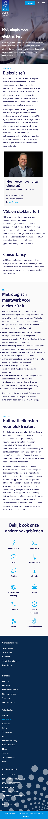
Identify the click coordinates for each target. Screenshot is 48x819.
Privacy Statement (9, 804)
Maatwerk (6, 685)
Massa (4, 749)
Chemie (5, 715)
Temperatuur (7, 732)
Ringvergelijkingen (9, 694)
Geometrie (6, 724)
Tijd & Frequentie (8, 757)
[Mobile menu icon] (43, 3)
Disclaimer (6, 800)
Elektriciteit (6, 719)
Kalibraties (6, 681)
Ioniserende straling (9, 740)
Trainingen (6, 698)
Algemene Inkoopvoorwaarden (13, 796)
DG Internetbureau (26, 813)
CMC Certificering (8, 702)
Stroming (5, 753)
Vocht (4, 761)
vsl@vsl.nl (13, 202)
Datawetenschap (8, 745)
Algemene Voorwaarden (11, 791)
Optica (4, 728)
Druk (4, 736)
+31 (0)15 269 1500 (12, 661)
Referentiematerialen (10, 690)
